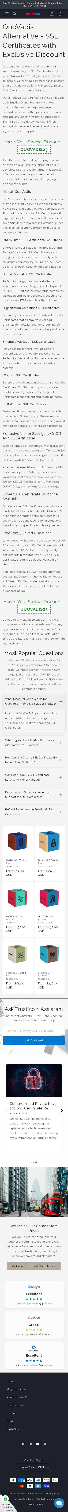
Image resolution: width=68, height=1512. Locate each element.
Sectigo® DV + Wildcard (45, 974)
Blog (10, 1421)
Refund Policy (36, 1504)
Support (12, 1413)
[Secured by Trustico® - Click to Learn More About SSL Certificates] (8, 1503)
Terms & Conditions (23, 1499)
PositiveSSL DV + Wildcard (15, 918)
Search (11, 1381)
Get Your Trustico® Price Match (34, 1266)
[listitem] (34, 713)
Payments (13, 1429)
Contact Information (47, 1499)
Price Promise (15, 1405)
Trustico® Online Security (29, 1494)
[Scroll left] (6, 1110)
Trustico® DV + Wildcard (45, 918)
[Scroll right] (61, 1110)
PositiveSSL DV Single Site (17, 861)
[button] (7, 14)
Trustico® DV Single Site (48, 861)
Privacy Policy (53, 1493)
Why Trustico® (16, 1389)
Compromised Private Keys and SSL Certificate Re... (33, 1106)
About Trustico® (17, 1397)
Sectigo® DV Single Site (16, 974)
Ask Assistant (34, 1040)
